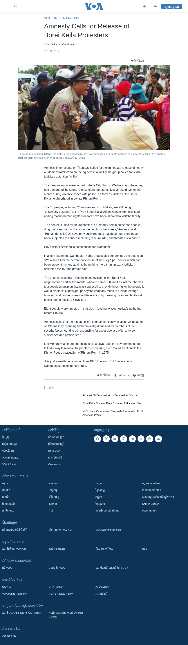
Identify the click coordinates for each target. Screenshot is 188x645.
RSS (144, 548)
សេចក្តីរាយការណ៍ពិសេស (107, 510)
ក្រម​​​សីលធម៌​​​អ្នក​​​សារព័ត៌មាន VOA (111, 567)
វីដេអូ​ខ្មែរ (6, 437)
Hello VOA (54, 450)
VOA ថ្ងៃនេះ (8, 450)
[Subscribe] (158, 438)
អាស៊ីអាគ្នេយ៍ (8, 510)
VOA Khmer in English (61, 18)
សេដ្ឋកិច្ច (53, 490)
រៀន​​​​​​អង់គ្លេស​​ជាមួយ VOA (61, 529)
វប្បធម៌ (98, 497)
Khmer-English (150, 503)
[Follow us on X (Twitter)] (106, 438)
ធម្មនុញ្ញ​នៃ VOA (57, 567)
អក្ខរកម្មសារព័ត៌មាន (151, 483)
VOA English (56, 586)
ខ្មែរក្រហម (100, 503)
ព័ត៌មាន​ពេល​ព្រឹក (56, 437)
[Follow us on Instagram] (123, 438)
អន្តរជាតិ (6, 490)
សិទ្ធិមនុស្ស (54, 497)
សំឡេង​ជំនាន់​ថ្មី (55, 457)
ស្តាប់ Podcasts (57, 548)
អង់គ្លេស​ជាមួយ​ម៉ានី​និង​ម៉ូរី (14, 529)
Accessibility (102, 586)
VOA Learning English (108, 529)
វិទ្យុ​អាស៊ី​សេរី (101, 593)
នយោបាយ (54, 483)
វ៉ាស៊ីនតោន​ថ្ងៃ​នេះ (10, 444)
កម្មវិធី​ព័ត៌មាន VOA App (14, 548)
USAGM (7, 586)
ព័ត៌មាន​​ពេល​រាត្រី (56, 444)
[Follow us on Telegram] (132, 438)
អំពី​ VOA (7, 567)
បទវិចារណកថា (149, 510)
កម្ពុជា (5, 483)
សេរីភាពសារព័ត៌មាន (151, 490)
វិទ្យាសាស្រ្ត (100, 490)
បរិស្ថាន (99, 483)
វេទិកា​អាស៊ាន (54, 464)
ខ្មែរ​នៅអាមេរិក (9, 503)
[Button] (137, 61)
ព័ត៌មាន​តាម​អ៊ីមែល (104, 548)
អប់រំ (51, 510)
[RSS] (141, 438)
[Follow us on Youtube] (114, 438)
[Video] (155, 6)
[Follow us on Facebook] (97, 438)
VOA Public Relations (14, 593)
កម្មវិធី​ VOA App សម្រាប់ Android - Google (67, 614)
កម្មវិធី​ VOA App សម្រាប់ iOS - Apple (21, 612)
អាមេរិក (5, 497)
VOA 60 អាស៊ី (9, 464)
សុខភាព (53, 503)
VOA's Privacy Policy (61, 593)
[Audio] (144, 6)
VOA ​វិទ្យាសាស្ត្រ (10, 457)
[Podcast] (149, 438)
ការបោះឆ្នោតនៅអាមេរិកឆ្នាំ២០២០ (158, 497)
